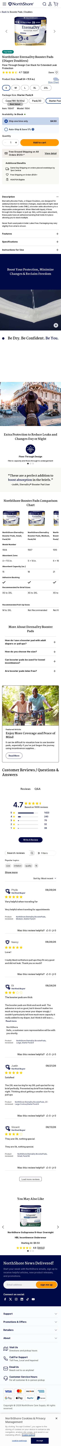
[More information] (33, 129)
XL (34, 87)
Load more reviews (31, 1179)
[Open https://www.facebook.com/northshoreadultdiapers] (4, 1299)
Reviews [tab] (25, 788)
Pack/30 (36, 100)
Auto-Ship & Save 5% (20, 129)
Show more (11, 872)
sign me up (46, 1284)
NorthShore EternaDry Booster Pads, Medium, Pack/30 (39, 535)
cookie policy (28, 1435)
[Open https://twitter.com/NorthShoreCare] (10, 1299)
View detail (51, 153)
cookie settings (19, 1440)
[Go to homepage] (21, 4)
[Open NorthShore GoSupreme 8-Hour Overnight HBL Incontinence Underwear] (30, 1216)
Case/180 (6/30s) (15, 100)
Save (51, 72)
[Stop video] (56, 325)
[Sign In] (50, 4)
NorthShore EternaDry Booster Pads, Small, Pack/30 (13, 535)
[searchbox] (17, 853)
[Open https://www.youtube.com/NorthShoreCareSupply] (33, 1299)
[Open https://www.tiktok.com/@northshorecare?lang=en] (27, 1299)
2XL (46, 87)
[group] (30, 31)
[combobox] (44, 878)
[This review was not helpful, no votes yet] (53, 930)
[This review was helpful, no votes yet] (47, 930)
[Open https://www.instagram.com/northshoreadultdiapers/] (16, 1299)
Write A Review (30, 840)
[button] (15, 72)
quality (28, 866)
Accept (39, 1440)
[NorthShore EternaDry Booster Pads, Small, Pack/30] (13, 519)
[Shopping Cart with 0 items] (56, 4)
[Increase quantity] (16, 142)
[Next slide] (54, 31)
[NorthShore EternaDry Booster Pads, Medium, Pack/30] (39, 519)
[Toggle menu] (4, 4)
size (8, 866)
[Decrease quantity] (5, 142)
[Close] (56, 1418)
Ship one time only (18, 121)
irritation (17, 866)
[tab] (28, 463)
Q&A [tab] (37, 788)
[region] (30, 1430)
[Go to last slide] (6, 31)
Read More (14, 755)
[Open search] (44, 4)
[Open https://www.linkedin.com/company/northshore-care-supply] (21, 1299)
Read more (11, 1021)
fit (36, 866)
